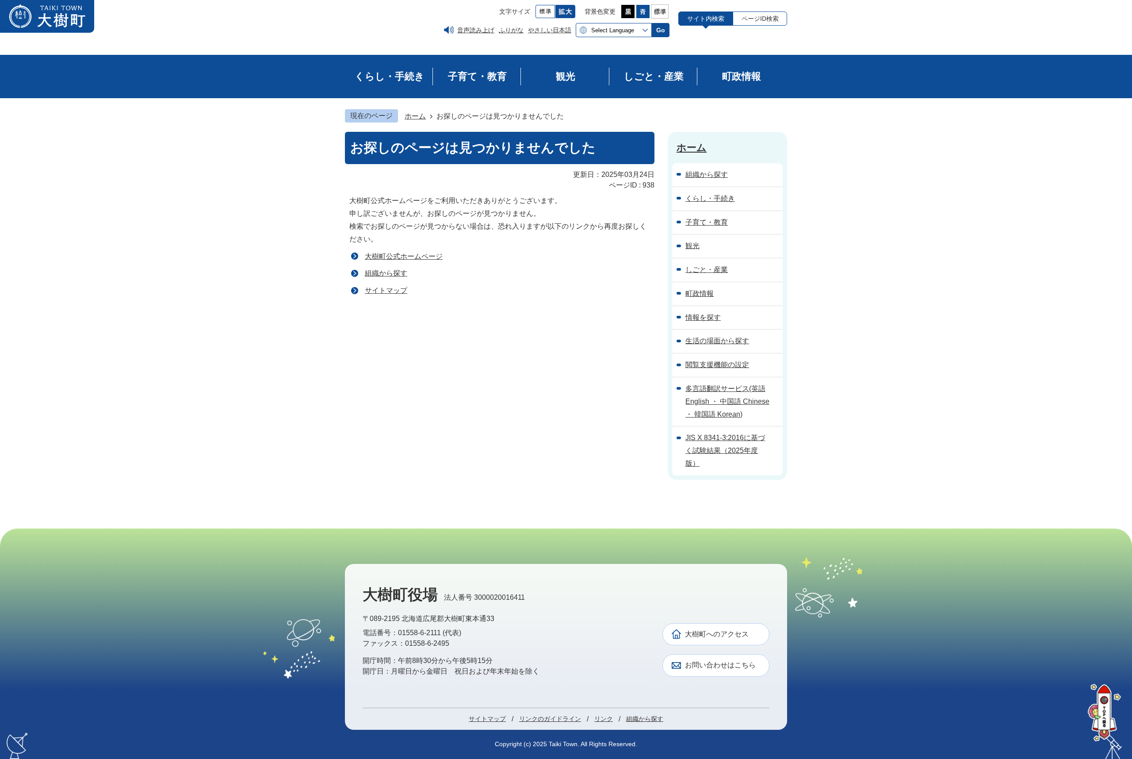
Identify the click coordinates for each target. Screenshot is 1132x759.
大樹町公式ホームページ (404, 256)
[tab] (705, 18)
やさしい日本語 (549, 30)
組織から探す (386, 273)
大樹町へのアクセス (717, 634)
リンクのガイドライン (550, 718)
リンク (603, 718)
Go (660, 30)
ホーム (415, 116)
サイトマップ (386, 290)
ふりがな (511, 30)
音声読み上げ (475, 30)
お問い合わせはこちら (720, 665)
